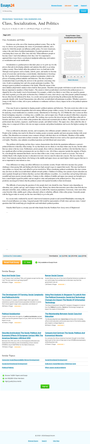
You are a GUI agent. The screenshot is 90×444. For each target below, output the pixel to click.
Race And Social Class (11, 275)
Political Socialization (11, 313)
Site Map (56, 441)
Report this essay (73, 80)
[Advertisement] (45, 230)
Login (76, 5)
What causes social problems (55, 367)
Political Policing (8, 367)
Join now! (68, 5)
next (84, 77)
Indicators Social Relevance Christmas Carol (60, 364)
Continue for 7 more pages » (12, 256)
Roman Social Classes (54, 275)
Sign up (45, 386)
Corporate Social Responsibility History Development (20, 360)
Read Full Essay (11, 262)
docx (80, 255)
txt (60, 255)
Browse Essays (56, 5)
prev (61, 77)
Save (28, 262)
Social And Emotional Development (14, 364)
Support (84, 5)
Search (44, 441)
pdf (69, 255)
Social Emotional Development (56, 360)
